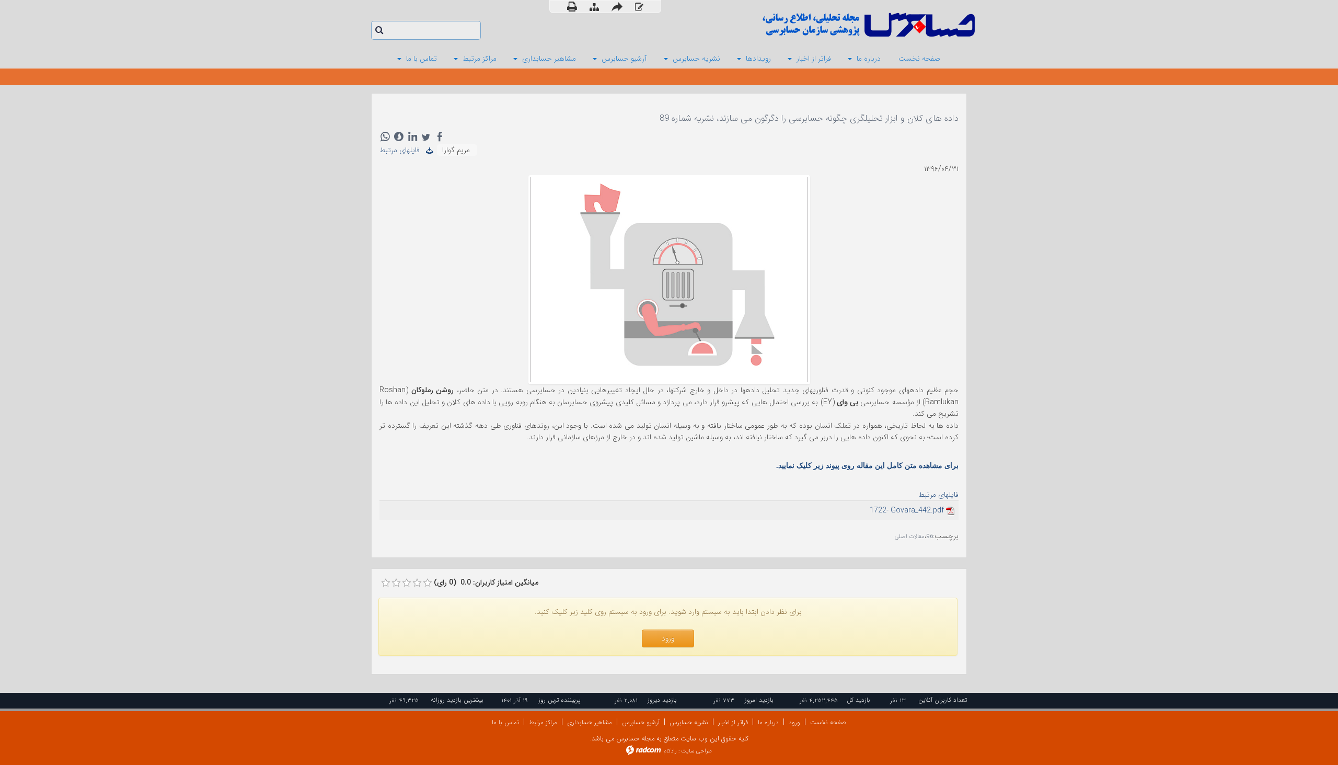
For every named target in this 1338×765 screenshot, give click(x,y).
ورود (794, 722)
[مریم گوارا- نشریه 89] (669, 279)
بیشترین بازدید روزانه (457, 700)
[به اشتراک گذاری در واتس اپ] (385, 136)
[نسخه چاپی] (572, 7)
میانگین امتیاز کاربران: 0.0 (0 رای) (486, 582)
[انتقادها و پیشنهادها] (639, 7)
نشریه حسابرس (689, 722)
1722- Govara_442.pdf (907, 510)
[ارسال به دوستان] (617, 7)
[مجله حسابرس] (826, 25)
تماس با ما (505, 722)
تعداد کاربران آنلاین (942, 700)
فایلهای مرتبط (402, 150)
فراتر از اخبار (733, 722)
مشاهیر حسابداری (589, 722)
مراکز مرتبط (543, 722)
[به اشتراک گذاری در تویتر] (426, 136)
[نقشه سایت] (594, 7)
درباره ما (768, 722)
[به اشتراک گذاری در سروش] (398, 136)
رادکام (670, 751)
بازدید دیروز (662, 700)
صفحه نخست (828, 722)
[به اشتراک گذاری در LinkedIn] (412, 136)
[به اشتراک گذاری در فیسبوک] (439, 136)
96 (930, 536)
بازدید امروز (759, 700)
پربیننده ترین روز (559, 700)
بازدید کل (858, 700)
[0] (385, 583)
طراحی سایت (696, 751)
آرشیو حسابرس (641, 722)
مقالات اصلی (910, 536)
